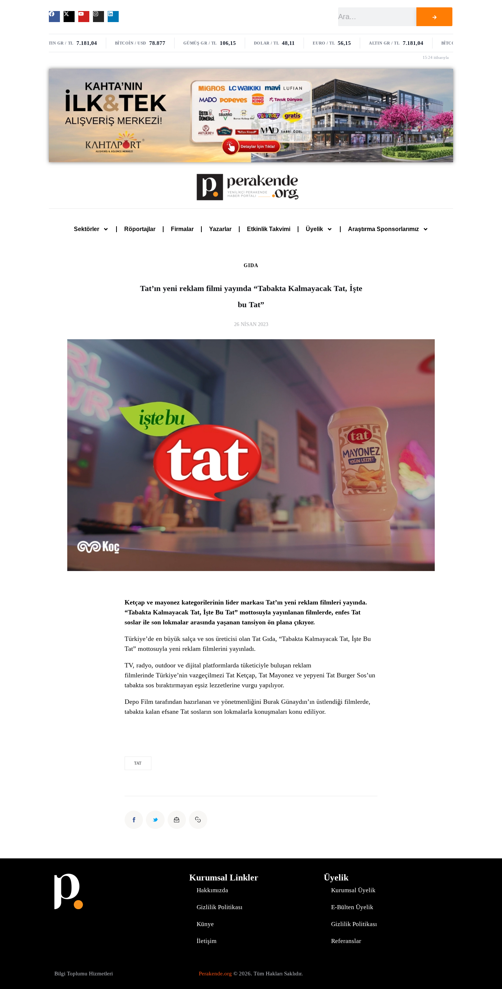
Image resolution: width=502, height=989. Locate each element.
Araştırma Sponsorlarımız (383, 229)
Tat (137, 763)
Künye (205, 924)
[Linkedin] (113, 16)
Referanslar (346, 940)
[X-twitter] (69, 16)
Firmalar (182, 229)
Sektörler (86, 229)
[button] (198, 820)
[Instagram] (98, 16)
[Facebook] (54, 16)
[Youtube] (83, 16)
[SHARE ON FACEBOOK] (134, 820)
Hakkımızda (212, 890)
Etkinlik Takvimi (268, 229)
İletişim (206, 940)
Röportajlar (139, 229)
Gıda (251, 265)
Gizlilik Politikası (220, 907)
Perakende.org (215, 973)
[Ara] (434, 16)
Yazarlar (220, 229)
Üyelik (314, 229)
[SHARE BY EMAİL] (177, 820)
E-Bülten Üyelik (352, 907)
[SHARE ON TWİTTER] (155, 820)
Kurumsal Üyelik (353, 890)
